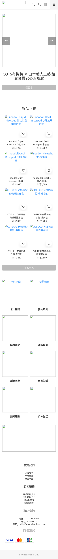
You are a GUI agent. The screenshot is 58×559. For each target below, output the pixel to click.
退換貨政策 (29, 500)
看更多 (29, 87)
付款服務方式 (29, 497)
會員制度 (29, 478)
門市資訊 (29, 475)
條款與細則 (29, 502)
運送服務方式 (29, 494)
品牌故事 (29, 472)
